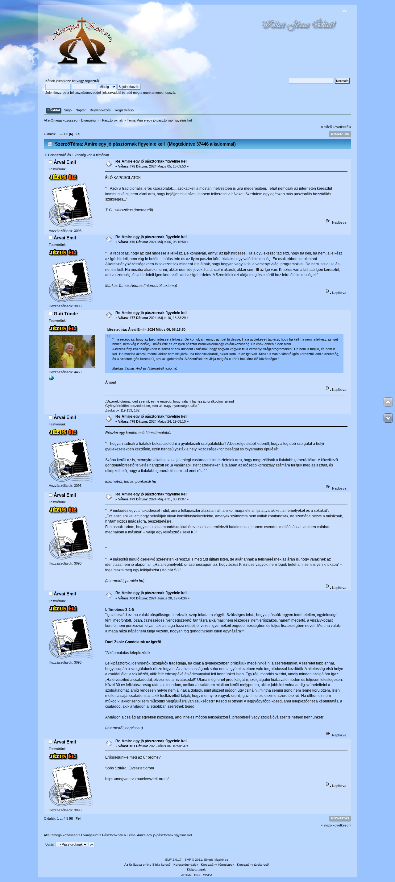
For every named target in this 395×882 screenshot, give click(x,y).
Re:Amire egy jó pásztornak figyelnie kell (151, 161)
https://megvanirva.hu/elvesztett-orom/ (136, 779)
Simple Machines (216, 859)
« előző (326, 127)
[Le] (388, 418)
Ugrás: (50, 844)
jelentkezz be (66, 81)
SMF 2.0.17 (173, 859)
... (62, 134)
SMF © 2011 (193, 859)
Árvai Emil (65, 162)
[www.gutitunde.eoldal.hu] (51, 379)
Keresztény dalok (185, 864)
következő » (342, 127)
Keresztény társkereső (253, 864)
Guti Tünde (66, 313)
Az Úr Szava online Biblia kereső (147, 864)
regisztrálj (92, 81)
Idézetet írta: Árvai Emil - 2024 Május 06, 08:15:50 (146, 329)
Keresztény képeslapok (217, 864)
